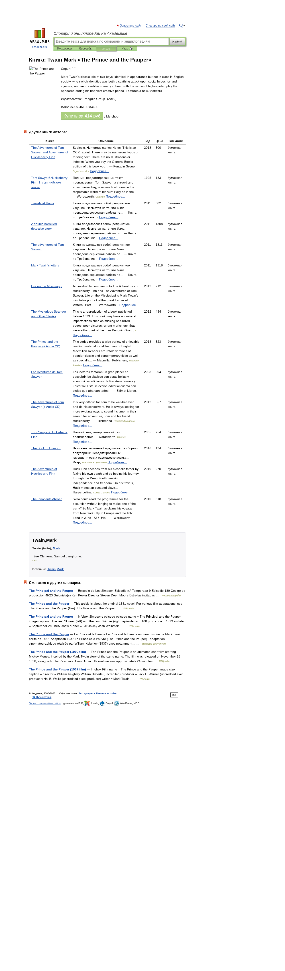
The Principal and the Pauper (51, 590)
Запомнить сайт (130, 25)
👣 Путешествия (41, 697)
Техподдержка (87, 693)
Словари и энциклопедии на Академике (90, 33)
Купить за (81, 115)
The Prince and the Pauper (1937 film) (57, 669)
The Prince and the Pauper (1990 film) (57, 652)
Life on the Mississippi (46, 286)
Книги (106, 48)
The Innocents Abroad (46, 499)
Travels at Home (42, 203)
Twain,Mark (55, 569)
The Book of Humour (46, 448)
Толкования (64, 48)
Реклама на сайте (106, 693)
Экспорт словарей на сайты (45, 703)
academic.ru (39, 47)
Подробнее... (99, 171)
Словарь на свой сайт (160, 25)
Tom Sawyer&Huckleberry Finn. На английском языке (49, 182)
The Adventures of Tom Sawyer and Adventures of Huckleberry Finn (49, 152)
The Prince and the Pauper (49, 603)
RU (181, 25)
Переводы (85, 48)
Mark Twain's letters (45, 265)
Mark (56, 548)
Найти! (177, 41)
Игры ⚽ (127, 48)
